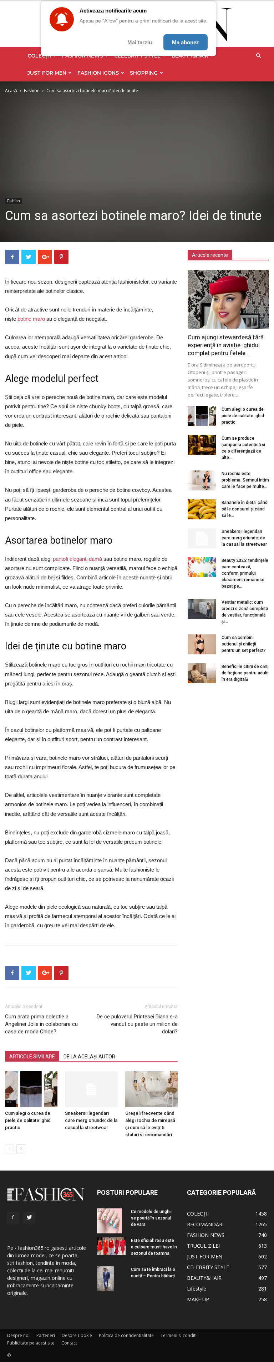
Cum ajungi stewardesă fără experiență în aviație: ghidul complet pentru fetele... (226, 345)
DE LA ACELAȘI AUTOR (89, 1056)
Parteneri (45, 1335)
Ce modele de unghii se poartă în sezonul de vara (151, 1218)
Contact (69, 1343)
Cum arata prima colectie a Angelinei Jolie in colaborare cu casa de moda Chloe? (41, 1024)
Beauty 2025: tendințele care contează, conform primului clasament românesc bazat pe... (245, 573)
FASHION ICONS (98, 73)
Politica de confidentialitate (126, 1335)
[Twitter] (29, 1217)
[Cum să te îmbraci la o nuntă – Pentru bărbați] (111, 1279)
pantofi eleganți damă (77, 559)
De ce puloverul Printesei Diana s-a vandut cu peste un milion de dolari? (137, 1024)
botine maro (31, 319)
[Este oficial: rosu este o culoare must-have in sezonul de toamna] (111, 1246)
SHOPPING (144, 73)
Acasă (11, 91)
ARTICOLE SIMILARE (32, 1056)
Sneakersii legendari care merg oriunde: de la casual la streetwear (91, 1120)
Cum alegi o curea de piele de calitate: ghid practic (28, 1120)
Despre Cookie (77, 1335)
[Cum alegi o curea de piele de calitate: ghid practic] (31, 1089)
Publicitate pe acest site (31, 1343)
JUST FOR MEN (46, 73)
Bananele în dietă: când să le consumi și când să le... (245, 509)
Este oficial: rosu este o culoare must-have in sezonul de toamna (154, 1247)
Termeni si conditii (179, 1335)
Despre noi (18, 1335)
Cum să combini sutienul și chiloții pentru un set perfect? (244, 644)
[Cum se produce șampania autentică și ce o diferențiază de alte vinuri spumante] (202, 445)
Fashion (32, 91)
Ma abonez (185, 42)
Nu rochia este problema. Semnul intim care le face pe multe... (245, 480)
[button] (258, 56)
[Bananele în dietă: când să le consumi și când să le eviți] (202, 509)
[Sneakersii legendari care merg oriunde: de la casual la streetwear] (91, 1089)
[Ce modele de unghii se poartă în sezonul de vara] (111, 1220)
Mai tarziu (139, 42)
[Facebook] (13, 1217)
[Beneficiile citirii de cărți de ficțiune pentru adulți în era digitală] (202, 673)
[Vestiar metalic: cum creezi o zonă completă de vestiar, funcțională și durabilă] (202, 609)
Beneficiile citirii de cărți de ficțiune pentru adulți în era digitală (245, 673)
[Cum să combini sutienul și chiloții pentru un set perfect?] (202, 644)
